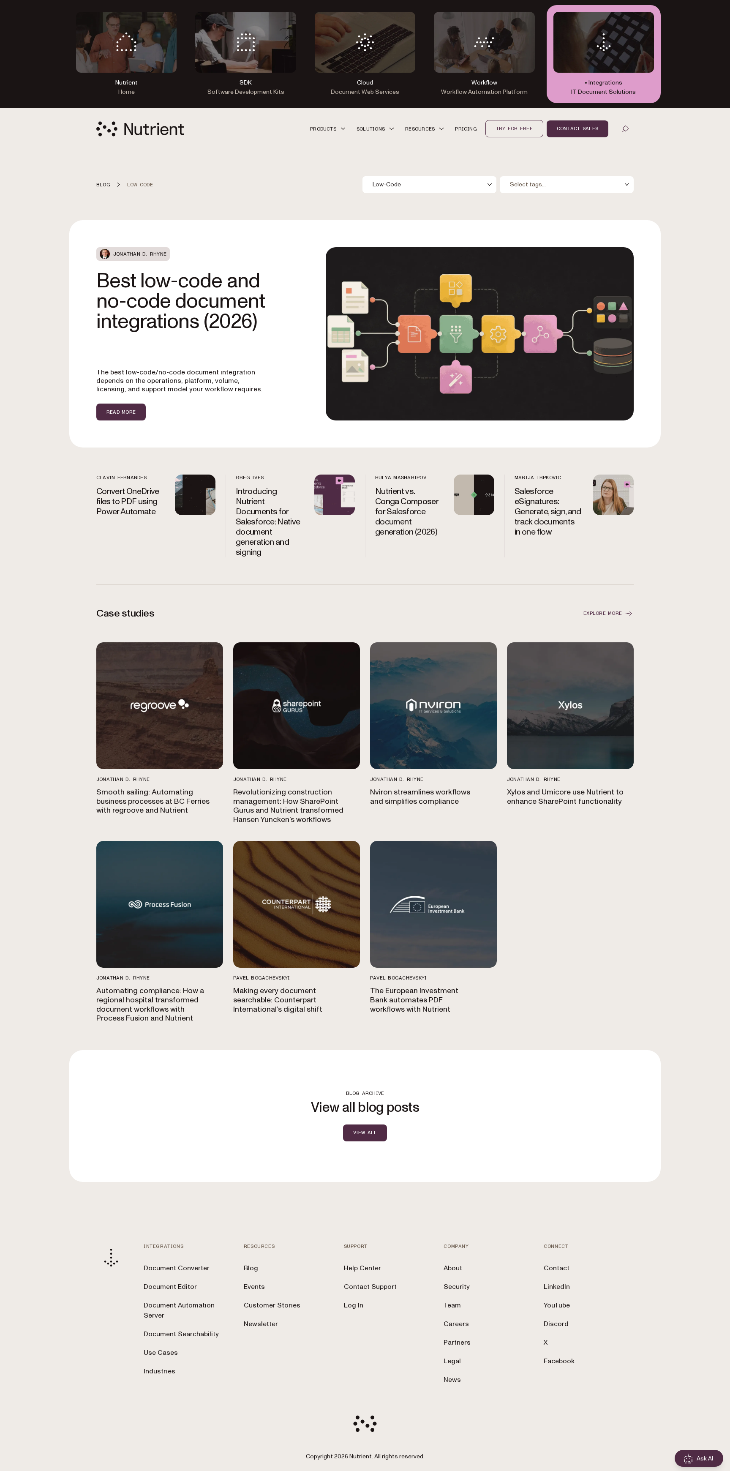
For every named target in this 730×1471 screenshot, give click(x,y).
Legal (452, 1361)
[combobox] (429, 184)
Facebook (559, 1361)
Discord (556, 1324)
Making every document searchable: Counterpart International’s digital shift (277, 999)
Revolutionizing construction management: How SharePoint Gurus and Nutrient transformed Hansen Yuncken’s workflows (288, 806)
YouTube (557, 1305)
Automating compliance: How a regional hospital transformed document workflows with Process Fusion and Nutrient (150, 1004)
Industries (159, 1371)
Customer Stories (272, 1305)
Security (457, 1286)
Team (452, 1305)
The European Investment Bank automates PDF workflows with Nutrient (414, 999)
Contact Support (370, 1286)
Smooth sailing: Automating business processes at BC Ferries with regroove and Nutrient (153, 801)
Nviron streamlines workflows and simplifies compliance (420, 797)
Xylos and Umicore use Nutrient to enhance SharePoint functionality (565, 797)
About (453, 1268)
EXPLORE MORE (602, 613)
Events (254, 1286)
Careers (456, 1324)
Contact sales (577, 128)
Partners (457, 1342)
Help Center (362, 1268)
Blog (251, 1268)
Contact (556, 1268)
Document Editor (170, 1286)
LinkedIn (557, 1286)
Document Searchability (181, 1334)
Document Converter (177, 1268)
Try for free (514, 128)
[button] (329, 128)
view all (365, 1132)
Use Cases (161, 1352)
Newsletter (261, 1324)
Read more (121, 412)
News (452, 1379)
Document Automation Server (179, 1310)
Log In (353, 1305)
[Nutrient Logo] (140, 128)
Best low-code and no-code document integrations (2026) (180, 301)
